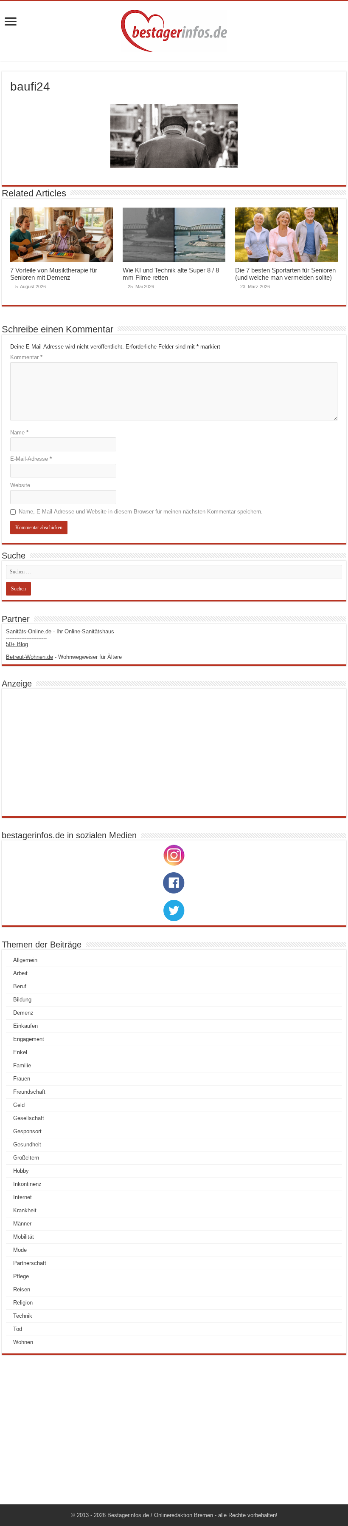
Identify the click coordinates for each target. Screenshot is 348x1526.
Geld (19, 1105)
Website (20, 485)
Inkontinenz (27, 1184)
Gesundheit (27, 1144)
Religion (23, 1302)
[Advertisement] (174, 752)
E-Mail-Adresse (31, 459)
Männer (22, 1223)
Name (19, 432)
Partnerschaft (29, 1263)
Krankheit (24, 1210)
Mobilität (23, 1237)
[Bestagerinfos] (174, 31)
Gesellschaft (28, 1118)
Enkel (20, 1052)
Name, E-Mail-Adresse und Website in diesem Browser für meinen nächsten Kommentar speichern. (141, 511)
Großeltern (26, 1157)
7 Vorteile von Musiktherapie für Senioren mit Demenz (53, 274)
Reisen (21, 1289)
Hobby (21, 1171)
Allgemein (25, 960)
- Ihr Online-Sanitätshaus (60, 631)
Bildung (22, 999)
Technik (22, 1316)
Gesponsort (27, 1131)
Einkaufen (25, 1026)
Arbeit (20, 973)
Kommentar (26, 357)
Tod (17, 1329)
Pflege (21, 1276)
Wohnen (23, 1342)
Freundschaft (29, 1092)
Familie (22, 1065)
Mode (20, 1250)
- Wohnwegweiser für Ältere (64, 657)
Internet (22, 1197)
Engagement (28, 1039)
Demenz (23, 1013)
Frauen (21, 1078)
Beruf (19, 986)
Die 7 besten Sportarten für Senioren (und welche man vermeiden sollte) (285, 274)
